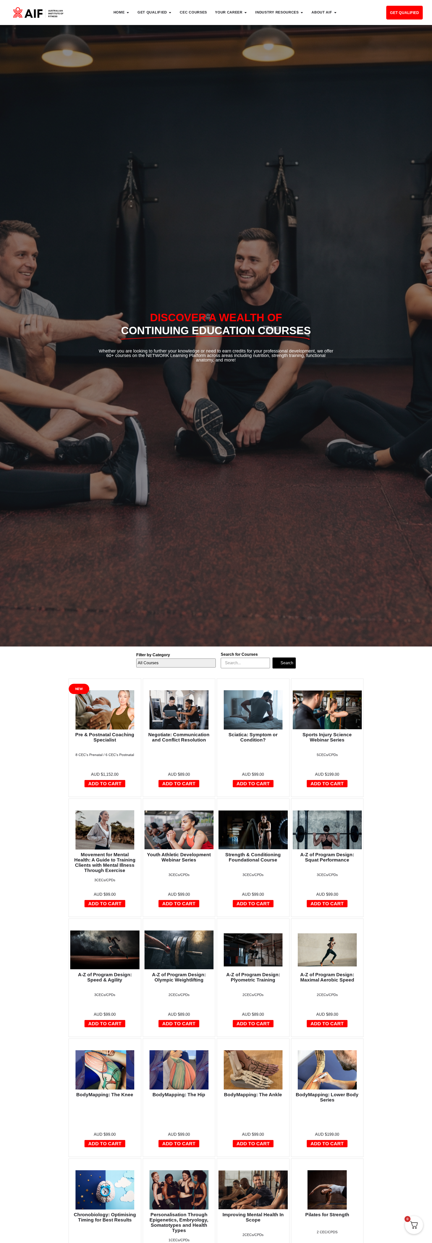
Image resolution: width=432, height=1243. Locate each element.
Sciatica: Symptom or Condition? (253, 737)
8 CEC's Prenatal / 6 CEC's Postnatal (105, 755)
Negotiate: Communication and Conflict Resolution (179, 737)
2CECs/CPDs (179, 995)
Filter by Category (153, 655)
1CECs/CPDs (179, 1240)
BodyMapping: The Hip (178, 1094)
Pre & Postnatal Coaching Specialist (104, 737)
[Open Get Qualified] (170, 12)
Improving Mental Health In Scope (253, 1217)
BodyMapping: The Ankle (253, 1094)
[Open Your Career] (245, 12)
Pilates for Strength (327, 1214)
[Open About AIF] (335, 12)
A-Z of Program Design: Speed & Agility (105, 977)
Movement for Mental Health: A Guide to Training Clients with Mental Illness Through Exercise (105, 862)
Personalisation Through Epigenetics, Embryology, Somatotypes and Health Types (179, 1222)
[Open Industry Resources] (302, 12)
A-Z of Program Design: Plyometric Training (253, 977)
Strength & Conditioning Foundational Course (253, 857)
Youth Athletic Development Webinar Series (179, 857)
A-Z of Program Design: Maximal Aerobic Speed (327, 977)
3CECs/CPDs (104, 880)
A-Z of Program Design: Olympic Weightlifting (179, 977)
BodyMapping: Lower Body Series (327, 1097)
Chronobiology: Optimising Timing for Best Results (105, 1217)
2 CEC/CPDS (327, 1232)
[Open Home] (128, 12)
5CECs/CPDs (327, 755)
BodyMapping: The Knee (104, 1094)
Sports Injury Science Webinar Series (327, 737)
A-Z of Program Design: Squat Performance (327, 857)
